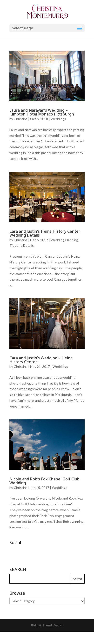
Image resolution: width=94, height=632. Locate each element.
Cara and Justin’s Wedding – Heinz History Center (40, 359)
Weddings (58, 119)
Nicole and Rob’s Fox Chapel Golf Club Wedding (44, 481)
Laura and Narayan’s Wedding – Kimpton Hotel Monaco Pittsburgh (41, 112)
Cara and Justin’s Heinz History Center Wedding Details (44, 233)
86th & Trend (41, 625)
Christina (20, 119)
